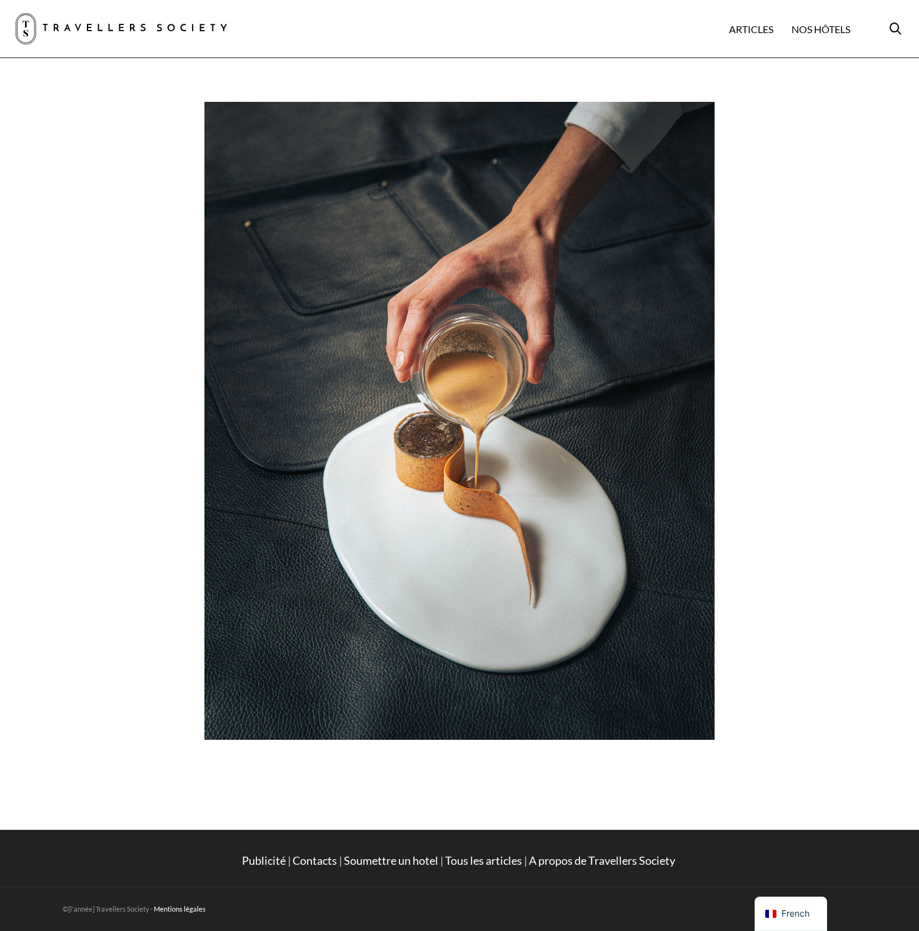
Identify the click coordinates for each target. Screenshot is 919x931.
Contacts (315, 860)
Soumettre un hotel (391, 860)
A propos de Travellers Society (603, 860)
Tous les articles (483, 860)
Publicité (264, 860)
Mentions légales (180, 909)
